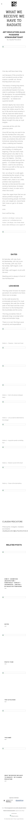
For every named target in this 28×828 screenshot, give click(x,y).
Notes (7, 624)
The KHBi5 (8, 737)
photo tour (9, 662)
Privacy (14, 818)
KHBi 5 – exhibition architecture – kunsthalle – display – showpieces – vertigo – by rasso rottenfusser (13, 582)
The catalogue (10, 700)
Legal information (20, 818)
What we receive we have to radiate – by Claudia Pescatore (14, 777)
